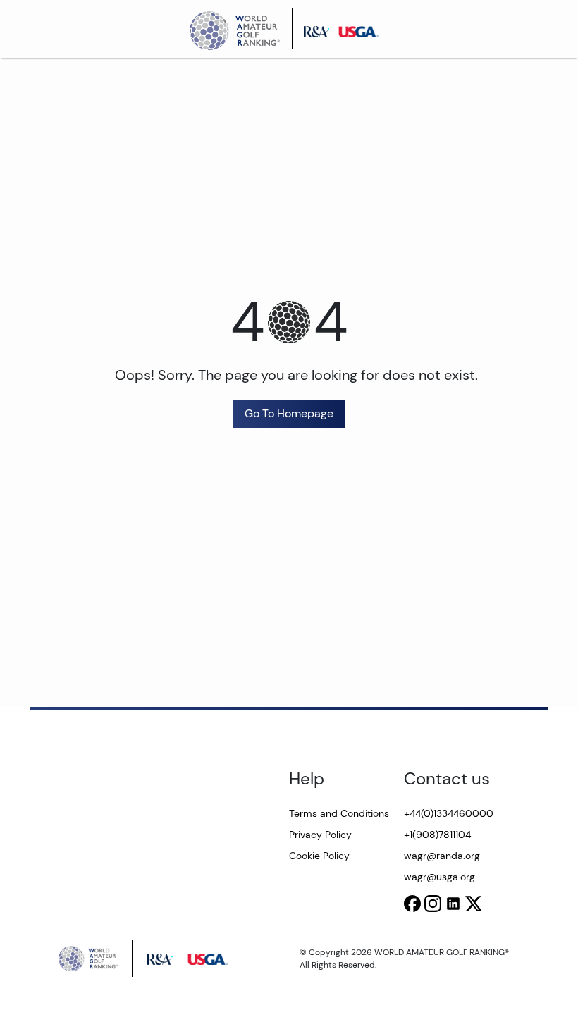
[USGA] (363, 28)
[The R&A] (321, 28)
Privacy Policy (320, 834)
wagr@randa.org (442, 855)
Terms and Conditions (339, 813)
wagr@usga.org (439, 876)
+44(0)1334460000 (448, 813)
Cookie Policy (319, 855)
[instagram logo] (432, 903)
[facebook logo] (412, 903)
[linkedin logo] (453, 903)
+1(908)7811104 (437, 834)
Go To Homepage (289, 413)
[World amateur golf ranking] (239, 28)
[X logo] (473, 903)
